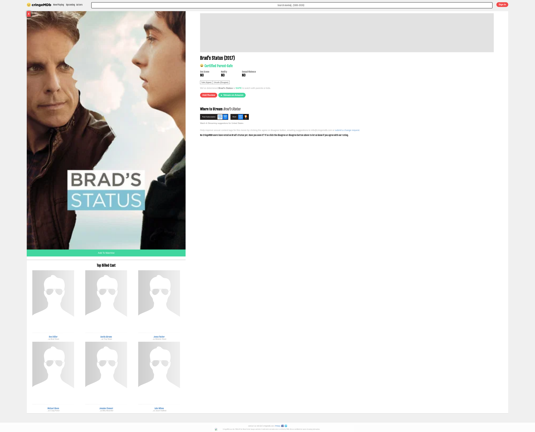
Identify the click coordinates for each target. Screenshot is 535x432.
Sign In (502, 4)
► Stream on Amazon (232, 95)
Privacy (277, 426)
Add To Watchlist (106, 253)
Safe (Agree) (206, 82)
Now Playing (58, 4)
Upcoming (70, 4)
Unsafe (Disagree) (221, 82)
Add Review (208, 95)
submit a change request (347, 130)
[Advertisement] (283, 32)
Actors (79, 4)
